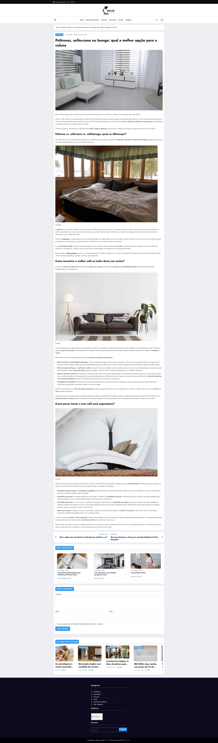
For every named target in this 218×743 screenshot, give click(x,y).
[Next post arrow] (162, 537)
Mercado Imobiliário (92, 20)
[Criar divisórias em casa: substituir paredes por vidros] (109, 561)
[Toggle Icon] (55, 20)
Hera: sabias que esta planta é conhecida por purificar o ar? (83, 537)
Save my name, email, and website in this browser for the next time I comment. (80, 624)
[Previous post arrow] (55, 537)
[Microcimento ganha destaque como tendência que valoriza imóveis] (72, 561)
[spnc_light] (162, 20)
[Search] (156, 20)
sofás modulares (72, 253)
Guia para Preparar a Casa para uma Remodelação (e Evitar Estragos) (134, 538)
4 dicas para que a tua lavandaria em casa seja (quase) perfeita (150, 665)
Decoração (112, 20)
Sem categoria (61, 647)
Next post (114, 534)
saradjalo (70, 34)
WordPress (107, 740)
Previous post (103, 534)
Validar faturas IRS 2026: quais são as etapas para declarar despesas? (66, 665)
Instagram (128, 20)
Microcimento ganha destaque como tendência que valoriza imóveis (69, 574)
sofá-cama (66, 239)
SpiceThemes (127, 740)
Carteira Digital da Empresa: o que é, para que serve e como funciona (123, 663)
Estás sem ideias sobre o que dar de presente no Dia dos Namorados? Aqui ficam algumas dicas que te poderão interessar (94, 665)
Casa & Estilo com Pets (138, 573)
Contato (120, 20)
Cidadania (97, 691)
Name (57, 611)
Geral (82, 20)
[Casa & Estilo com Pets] (146, 561)
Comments (58, 594)
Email (110, 611)
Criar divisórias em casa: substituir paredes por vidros (105, 574)
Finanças (104, 20)
